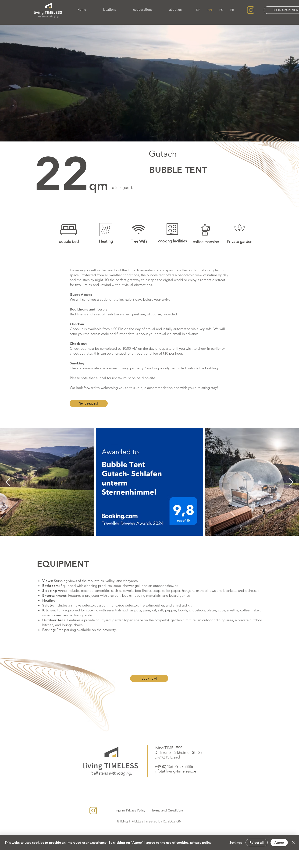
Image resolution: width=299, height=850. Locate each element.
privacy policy (200, 842)
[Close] (293, 842)
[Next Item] (291, 482)
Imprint (119, 810)
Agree (279, 842)
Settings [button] (235, 842)
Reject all (256, 842)
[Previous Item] (8, 482)
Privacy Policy (135, 810)
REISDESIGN (172, 821)
